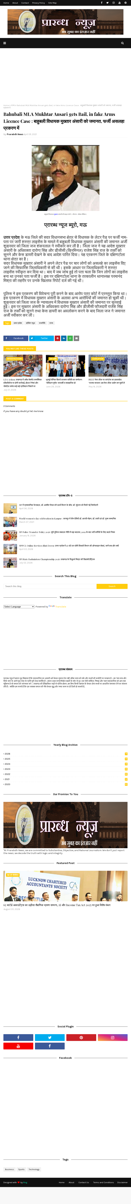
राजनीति (42, 323)
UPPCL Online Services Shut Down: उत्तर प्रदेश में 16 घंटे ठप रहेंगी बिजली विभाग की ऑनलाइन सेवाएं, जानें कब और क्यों (69, 545)
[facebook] (101, 3)
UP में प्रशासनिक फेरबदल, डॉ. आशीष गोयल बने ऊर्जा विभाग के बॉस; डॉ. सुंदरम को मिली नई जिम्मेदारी (58, 504)
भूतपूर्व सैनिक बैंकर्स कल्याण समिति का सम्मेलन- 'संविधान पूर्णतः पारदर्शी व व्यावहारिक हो (64, 381)
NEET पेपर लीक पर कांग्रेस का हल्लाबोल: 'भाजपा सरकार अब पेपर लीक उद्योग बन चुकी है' (107, 381)
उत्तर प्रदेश (18, 323)
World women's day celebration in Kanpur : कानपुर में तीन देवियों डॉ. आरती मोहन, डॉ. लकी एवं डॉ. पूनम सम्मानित (67, 518)
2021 (66, 779)
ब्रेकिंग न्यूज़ (30, 323)
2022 (66, 774)
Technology (34, 1169)
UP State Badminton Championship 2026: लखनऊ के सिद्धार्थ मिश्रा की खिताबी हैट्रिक (57, 559)
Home (6, 3)
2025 (66, 759)
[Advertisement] (65, 78)
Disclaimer (122, 1182)
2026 (66, 753)
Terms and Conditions (103, 1182)
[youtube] (119, 3)
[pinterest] (125, 3)
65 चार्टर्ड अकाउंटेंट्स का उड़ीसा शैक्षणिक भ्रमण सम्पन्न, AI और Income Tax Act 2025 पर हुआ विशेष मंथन (56, 905)
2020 (66, 784)
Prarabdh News (15, 134)
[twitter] (107, 3)
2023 (66, 769)
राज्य (13, 105)
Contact (25, 3)
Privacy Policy (38, 3)
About (15, 3)
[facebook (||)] (50, 1046)
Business (9, 1169)
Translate (60, 606)
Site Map (52, 3)
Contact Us (83, 1182)
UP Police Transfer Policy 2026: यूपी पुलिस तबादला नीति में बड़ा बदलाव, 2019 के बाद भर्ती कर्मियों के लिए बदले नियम (67, 532)
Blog (25, 1182)
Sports (21, 1169)
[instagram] (113, 3)
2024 (66, 764)
